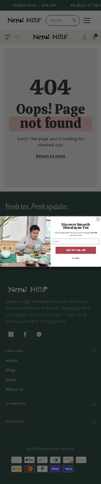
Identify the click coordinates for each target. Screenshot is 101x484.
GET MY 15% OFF (76, 250)
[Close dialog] (98, 219)
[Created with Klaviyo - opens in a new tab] (50, 267)
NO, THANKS (75, 258)
